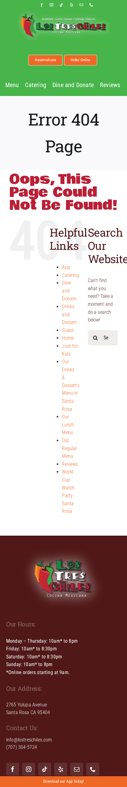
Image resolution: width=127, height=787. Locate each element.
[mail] (81, 5)
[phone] (91, 5)
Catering (70, 275)
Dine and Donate (69, 291)
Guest (68, 330)
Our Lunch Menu (68, 424)
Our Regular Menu (69, 448)
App (66, 267)
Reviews (70, 464)
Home (68, 338)
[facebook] (41, 5)
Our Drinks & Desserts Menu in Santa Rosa (70, 385)
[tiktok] (61, 5)
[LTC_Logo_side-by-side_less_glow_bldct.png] (63, 12)
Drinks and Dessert (69, 314)
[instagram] (51, 5)
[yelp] (71, 5)
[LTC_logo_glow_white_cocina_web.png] (63, 544)
